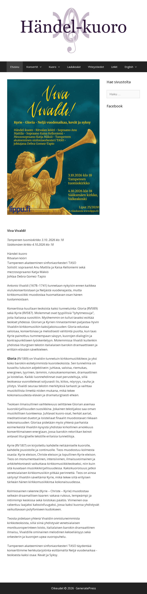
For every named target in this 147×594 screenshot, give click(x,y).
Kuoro (52, 67)
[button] (41, 66)
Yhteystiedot (96, 67)
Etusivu (14, 67)
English (129, 67)
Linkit (114, 67)
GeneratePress (86, 588)
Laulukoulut (74, 67)
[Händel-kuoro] (73, 30)
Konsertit (32, 67)
